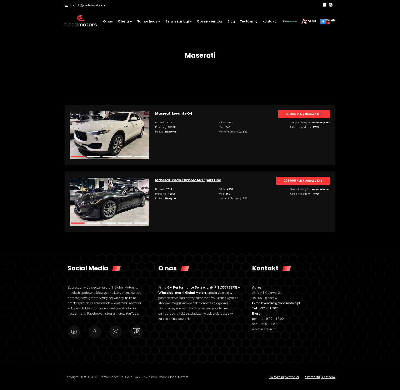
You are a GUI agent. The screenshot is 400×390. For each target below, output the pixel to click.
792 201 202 (268, 308)
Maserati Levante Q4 (173, 113)
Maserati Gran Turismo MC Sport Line (188, 180)
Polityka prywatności (284, 377)
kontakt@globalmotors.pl (87, 5)
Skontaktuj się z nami (320, 377)
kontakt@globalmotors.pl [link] (282, 303)
